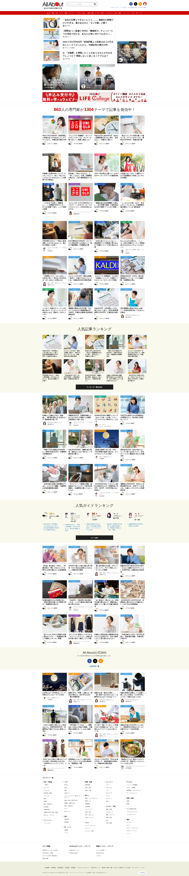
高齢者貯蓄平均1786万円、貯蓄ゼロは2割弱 (136, 525)
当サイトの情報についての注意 (122, 867)
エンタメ (129, 822)
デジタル (78, 13)
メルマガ (124, 7)
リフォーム (47, 790)
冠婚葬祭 (87, 803)
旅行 (116, 13)
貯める (66, 785)
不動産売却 (47, 809)
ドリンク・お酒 (89, 831)
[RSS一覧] (140, 4)
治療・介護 (88, 790)
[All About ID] (145, 4)
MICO (107, 801)
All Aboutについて (95, 867)
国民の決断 (45, 858)
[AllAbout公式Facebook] (131, 4)
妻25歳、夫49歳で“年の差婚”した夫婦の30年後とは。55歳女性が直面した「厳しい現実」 (114, 527)
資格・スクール (110, 814)
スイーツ (87, 828)
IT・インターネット (132, 793)
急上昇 (48, 13)
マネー (61, 13)
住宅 (57, 13)
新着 (53, 13)
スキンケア (109, 787)
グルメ (133, 13)
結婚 (128, 803)
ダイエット (109, 798)
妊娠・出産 (88, 812)
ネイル (107, 796)
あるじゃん (67, 811)
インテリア (47, 796)
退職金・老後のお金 (69, 803)
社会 (107, 820)
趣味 (120, 13)
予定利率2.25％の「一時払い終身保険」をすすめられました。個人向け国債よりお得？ (72, 527)
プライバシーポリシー (83, 867)
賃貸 (45, 798)
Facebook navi (100, 853)
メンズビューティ (131, 814)
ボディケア (109, 793)
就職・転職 (109, 809)
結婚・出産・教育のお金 (70, 800)
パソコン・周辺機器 (132, 785)
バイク (66, 832)
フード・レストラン (90, 825)
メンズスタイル (109, 13)
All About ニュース (74, 850)
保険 (65, 790)
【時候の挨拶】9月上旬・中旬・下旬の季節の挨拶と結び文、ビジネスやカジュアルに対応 (93, 527)
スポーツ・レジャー (132, 830)
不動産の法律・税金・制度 (51, 812)
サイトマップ (115, 7)
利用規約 (73, 867)
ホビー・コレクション (133, 828)
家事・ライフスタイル (91, 798)
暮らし (84, 13)
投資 (65, 787)
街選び (45, 801)
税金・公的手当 (68, 806)
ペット (128, 833)
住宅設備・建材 (48, 793)
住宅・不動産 (48, 782)
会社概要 (47, 867)
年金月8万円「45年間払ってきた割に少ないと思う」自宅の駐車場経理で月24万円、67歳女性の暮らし (51, 527)
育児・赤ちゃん (89, 814)
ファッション (126, 13)
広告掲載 (67, 867)
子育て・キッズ (89, 817)
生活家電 (87, 806)
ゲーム (128, 825)
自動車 (66, 830)
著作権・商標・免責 (107, 867)
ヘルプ (142, 867)
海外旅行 (66, 819)
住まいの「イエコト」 (49, 815)
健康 (66, 13)
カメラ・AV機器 (131, 787)
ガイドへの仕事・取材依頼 (49, 855)
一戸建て (46, 785)
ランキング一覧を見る (94, 387)
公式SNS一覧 (133, 7)
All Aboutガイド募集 (47, 853)
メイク (107, 785)
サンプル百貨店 (100, 850)
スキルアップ (109, 812)
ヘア (107, 790)
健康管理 (87, 785)
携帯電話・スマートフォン (134, 790)
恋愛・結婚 (91, 13)
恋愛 (128, 801)
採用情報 (53, 867)
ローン (66, 808)
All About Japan (73, 853)
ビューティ (72, 13)
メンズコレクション (132, 811)
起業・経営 (109, 817)
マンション (47, 787)
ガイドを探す (143, 7)
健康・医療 (88, 782)
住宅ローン (67, 793)
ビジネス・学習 (99, 13)
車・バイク (139, 13)
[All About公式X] (135, 4)
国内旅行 (66, 822)
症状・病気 (88, 787)
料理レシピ (88, 801)
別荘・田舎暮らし (48, 804)
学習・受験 (109, 823)
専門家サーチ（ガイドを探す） (50, 850)
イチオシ (98, 855)
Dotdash (143, 872)
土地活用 (46, 807)
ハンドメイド (88, 809)
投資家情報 (60, 867)
